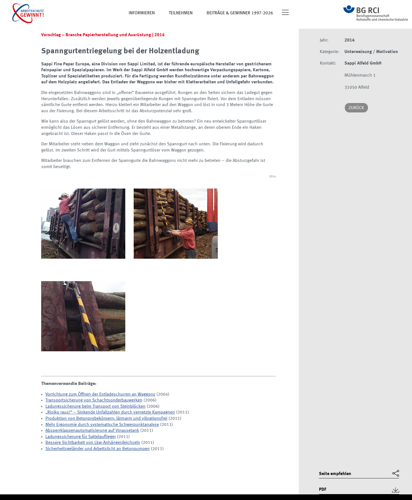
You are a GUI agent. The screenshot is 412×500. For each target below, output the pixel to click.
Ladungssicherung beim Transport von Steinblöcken (95, 406)
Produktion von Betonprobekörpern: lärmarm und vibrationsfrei (106, 418)
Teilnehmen (181, 13)
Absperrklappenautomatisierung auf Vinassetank (92, 430)
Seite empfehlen (335, 474)
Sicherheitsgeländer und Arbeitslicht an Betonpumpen (97, 449)
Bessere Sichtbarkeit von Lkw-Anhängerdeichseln (92, 443)
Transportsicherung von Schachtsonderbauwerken (93, 400)
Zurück (356, 108)
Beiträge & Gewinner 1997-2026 (240, 13)
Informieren (142, 13)
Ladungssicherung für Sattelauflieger (80, 437)
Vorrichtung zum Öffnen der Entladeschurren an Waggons (100, 394)
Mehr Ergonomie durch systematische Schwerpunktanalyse (102, 425)
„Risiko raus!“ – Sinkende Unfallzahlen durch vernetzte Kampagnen (110, 412)
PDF (322, 489)
